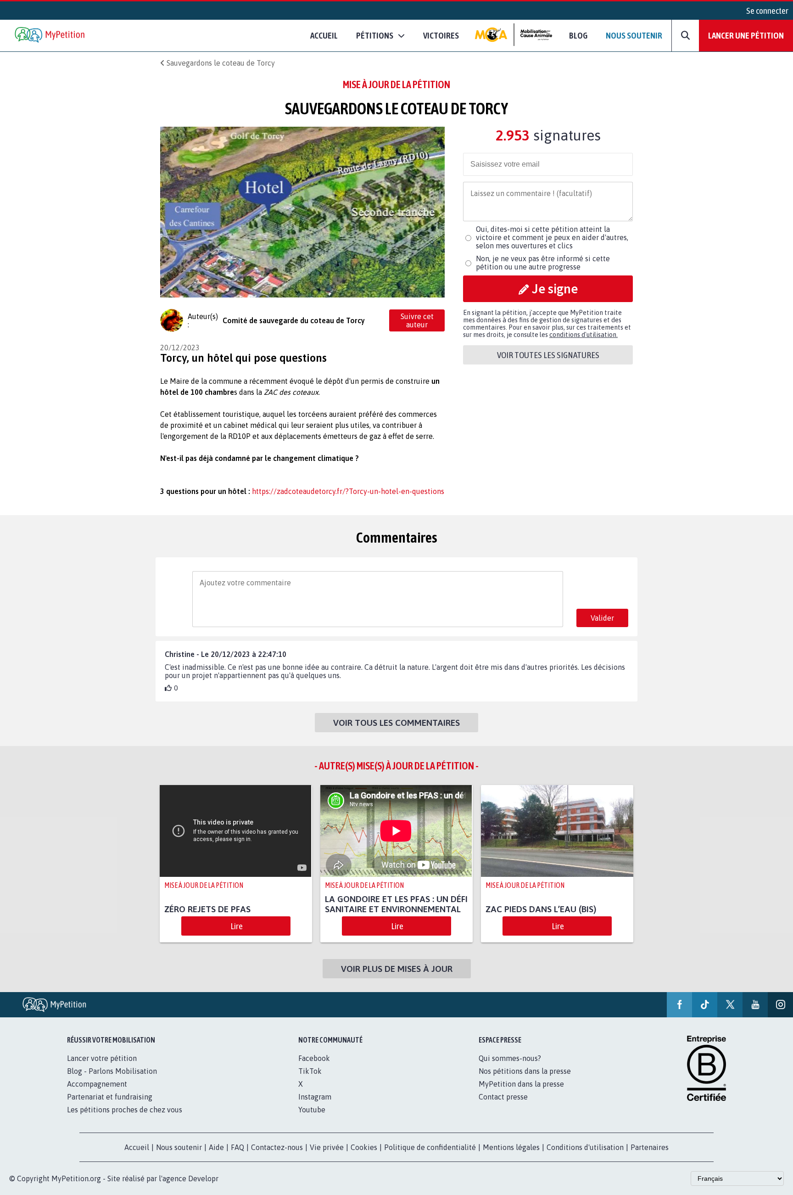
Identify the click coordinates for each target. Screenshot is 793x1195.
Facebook (314, 1058)
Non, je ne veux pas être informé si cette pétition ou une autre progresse (543, 262)
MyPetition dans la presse (521, 1084)
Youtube (311, 1109)
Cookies (364, 1147)
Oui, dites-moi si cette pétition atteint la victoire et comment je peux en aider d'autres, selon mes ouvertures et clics (552, 237)
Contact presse (503, 1097)
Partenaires (650, 1147)
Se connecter (767, 11)
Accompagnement (97, 1084)
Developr (203, 1178)
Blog (578, 35)
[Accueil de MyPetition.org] (50, 35)
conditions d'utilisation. (583, 334)
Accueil (324, 35)
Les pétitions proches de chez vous (124, 1109)
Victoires (441, 35)
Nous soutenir (634, 35)
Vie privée (327, 1147)
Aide (216, 1147)
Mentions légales (511, 1147)
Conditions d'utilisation (585, 1147)
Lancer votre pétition (102, 1058)
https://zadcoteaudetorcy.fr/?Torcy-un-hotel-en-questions (348, 491)
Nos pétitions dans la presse (525, 1071)
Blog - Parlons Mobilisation (112, 1071)
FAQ (237, 1147)
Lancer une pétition (746, 35)
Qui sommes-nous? (510, 1058)
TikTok (310, 1071)
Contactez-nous (277, 1147)
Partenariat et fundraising (109, 1097)
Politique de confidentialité (430, 1147)
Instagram (314, 1097)
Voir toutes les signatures (548, 355)
